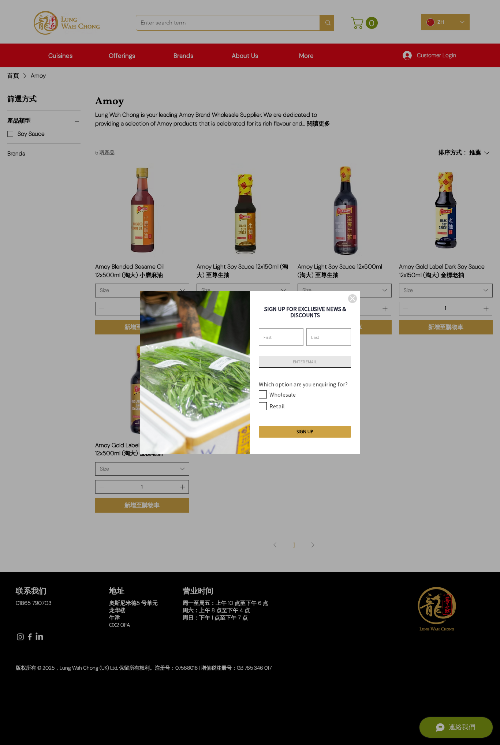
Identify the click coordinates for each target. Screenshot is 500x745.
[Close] (352, 298)
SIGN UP (304, 431)
